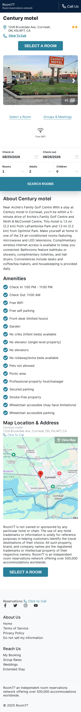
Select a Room (40, 46)
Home (7, 624)
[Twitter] (15, 606)
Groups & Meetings (57, 117)
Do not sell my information (23, 638)
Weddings (10, 664)
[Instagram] (26, 606)
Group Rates (12, 660)
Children (61, 166)
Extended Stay (14, 669)
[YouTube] (36, 606)
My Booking (12, 655)
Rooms (6, 166)
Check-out (49, 152)
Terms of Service (15, 628)
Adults (33, 166)
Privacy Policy (13, 633)
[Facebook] (5, 606)
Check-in (8, 152)
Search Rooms (40, 184)
